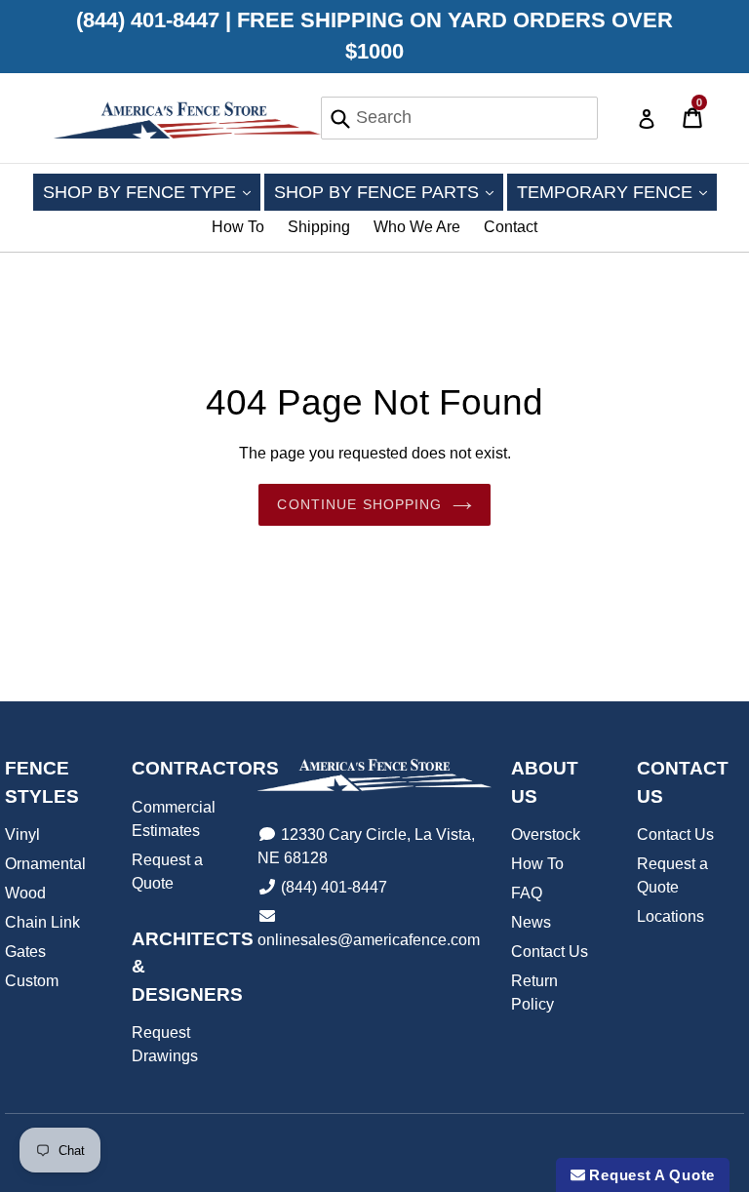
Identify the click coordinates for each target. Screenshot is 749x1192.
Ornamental (45, 863)
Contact (510, 227)
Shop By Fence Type (151, 191)
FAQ (526, 893)
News (531, 922)
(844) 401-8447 (334, 887)
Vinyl (22, 834)
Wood (25, 893)
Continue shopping (359, 504)
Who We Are (417, 227)
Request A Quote (650, 1175)
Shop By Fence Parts (388, 191)
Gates (25, 951)
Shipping (319, 227)
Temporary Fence (617, 191)
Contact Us (549, 951)
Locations (670, 916)
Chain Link (42, 922)
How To (238, 227)
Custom (32, 981)
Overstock (545, 834)
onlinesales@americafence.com (368, 940)
